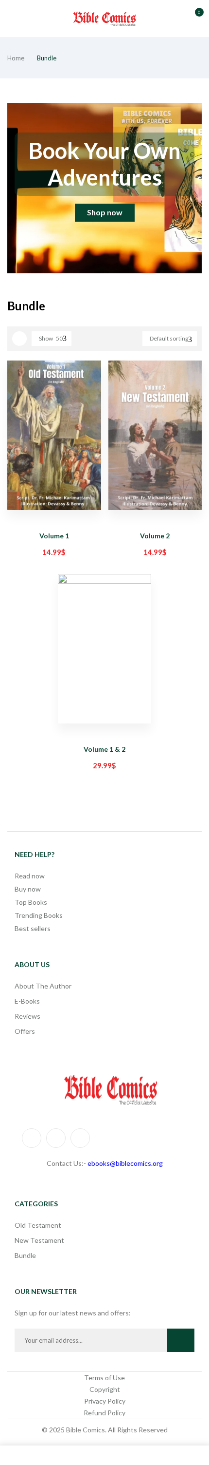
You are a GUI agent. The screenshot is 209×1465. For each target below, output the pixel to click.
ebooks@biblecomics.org (125, 1163)
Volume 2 (155, 536)
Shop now (104, 212)
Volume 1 (54, 536)
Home (15, 58)
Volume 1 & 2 (104, 749)
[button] (193, 18)
